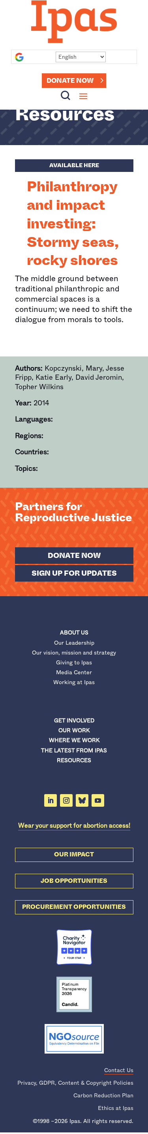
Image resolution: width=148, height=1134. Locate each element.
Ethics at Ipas (115, 1108)
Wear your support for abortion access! (74, 825)
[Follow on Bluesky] (82, 800)
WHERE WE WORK (74, 740)
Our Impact (74, 854)
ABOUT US (74, 632)
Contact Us (118, 1070)
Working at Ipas (74, 682)
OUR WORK (74, 730)
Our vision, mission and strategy (74, 653)
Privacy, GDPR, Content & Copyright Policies (75, 1083)
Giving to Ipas (74, 662)
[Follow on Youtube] (98, 800)
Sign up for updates (74, 573)
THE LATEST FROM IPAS (74, 750)
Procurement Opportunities (74, 907)
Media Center (74, 672)
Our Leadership (74, 643)
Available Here (74, 165)
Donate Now (70, 80)
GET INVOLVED (74, 720)
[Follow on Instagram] (66, 800)
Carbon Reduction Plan (103, 1095)
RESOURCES (74, 760)
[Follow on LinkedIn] (50, 800)
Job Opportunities (74, 881)
